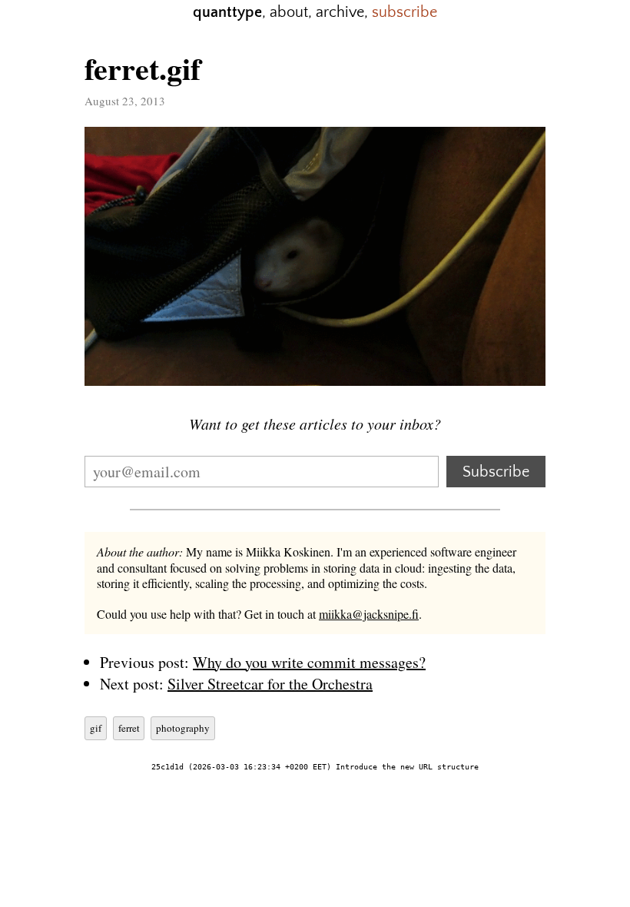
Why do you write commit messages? (309, 662)
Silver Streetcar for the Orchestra (270, 683)
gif (95, 728)
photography (183, 728)
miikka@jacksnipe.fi (369, 614)
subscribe (404, 12)
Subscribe (496, 471)
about (289, 12)
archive (340, 12)
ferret (129, 728)
